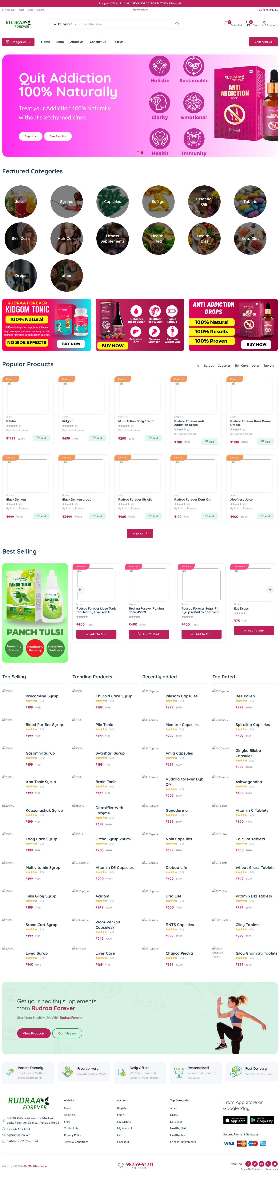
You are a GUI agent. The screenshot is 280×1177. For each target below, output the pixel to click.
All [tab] (198, 365)
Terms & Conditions (76, 1141)
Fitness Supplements (183, 1141)
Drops (177, 416)
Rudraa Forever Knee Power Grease (250, 423)
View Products (34, 1033)
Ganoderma (177, 810)
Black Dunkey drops (76, 499)
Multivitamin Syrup (43, 867)
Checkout (123, 1141)
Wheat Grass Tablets (255, 867)
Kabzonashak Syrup (44, 810)
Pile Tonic (104, 724)
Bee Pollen (245, 696)
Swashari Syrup (110, 753)
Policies (118, 42)
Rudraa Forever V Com (250, 608)
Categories (18, 42)
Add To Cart (98, 634)
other (256, 365)
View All (139, 533)
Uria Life (174, 896)
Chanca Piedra (179, 953)
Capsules (224, 365)
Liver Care (105, 953)
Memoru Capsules (182, 724)
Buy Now (31, 136)
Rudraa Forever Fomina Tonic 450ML (93, 610)
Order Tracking (36, 10)
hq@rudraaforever (18, 1135)
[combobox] (65, 24)
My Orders (124, 1121)
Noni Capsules (179, 838)
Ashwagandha (249, 781)
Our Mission (67, 1033)
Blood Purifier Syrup (44, 724)
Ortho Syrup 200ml (113, 838)
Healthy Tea (177, 1135)
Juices (9, 416)
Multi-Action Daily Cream (136, 421)
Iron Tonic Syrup (41, 781)
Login (120, 1114)
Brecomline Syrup (42, 696)
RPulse (11, 421)
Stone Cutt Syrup (42, 924)
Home (45, 42)
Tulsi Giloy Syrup (41, 896)
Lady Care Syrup (41, 838)
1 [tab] (138, 152)
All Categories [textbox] (63, 24)
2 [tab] (142, 152)
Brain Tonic (106, 781)
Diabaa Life (176, 867)
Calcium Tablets (250, 838)
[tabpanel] (140, 105)
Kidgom (68, 421)
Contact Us (98, 42)
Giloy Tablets (248, 924)
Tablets (268, 365)
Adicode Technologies (265, 1169)
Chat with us (263, 41)
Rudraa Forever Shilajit (135, 499)
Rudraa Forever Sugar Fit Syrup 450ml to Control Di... (149, 610)
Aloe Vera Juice (241, 499)
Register (122, 1108)
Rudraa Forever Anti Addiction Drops (189, 423)
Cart (21, 10)
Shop (60, 42)
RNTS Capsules (180, 924)
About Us (76, 42)
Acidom (102, 896)
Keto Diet (176, 1121)
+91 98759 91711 (18, 1128)
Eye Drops (189, 608)
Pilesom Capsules (182, 696)
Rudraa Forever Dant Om (192, 499)
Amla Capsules (179, 753)
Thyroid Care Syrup (114, 696)
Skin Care (241, 365)
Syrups (209, 365)
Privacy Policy (73, 1135)
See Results (58, 136)
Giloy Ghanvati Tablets (257, 953)
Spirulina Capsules (253, 724)
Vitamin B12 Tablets (254, 896)
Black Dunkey (16, 499)
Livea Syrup (37, 953)
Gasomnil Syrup (40, 753)
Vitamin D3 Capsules (115, 867)
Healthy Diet (178, 1128)
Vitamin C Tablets (252, 810)
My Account (8, 10)
